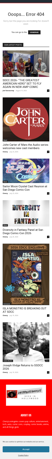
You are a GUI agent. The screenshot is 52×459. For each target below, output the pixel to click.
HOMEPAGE (34, 32)
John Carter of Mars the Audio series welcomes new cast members (25, 146)
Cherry (5, 152)
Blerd (5, 140)
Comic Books (7, 361)
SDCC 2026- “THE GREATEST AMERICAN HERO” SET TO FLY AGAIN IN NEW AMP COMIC (22, 84)
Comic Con (7, 76)
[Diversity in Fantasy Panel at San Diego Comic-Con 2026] (26, 213)
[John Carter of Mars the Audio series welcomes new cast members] (26, 119)
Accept (26, 449)
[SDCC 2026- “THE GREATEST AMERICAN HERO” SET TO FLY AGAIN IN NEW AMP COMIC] (26, 63)
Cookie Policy (23, 455)
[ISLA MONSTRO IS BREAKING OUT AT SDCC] (26, 274)
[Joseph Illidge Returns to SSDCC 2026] (26, 342)
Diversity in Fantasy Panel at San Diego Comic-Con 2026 (23, 231)
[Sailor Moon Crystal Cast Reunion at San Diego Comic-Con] (26, 171)
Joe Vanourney (8, 90)
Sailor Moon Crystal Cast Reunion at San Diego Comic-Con (25, 188)
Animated (6, 304)
